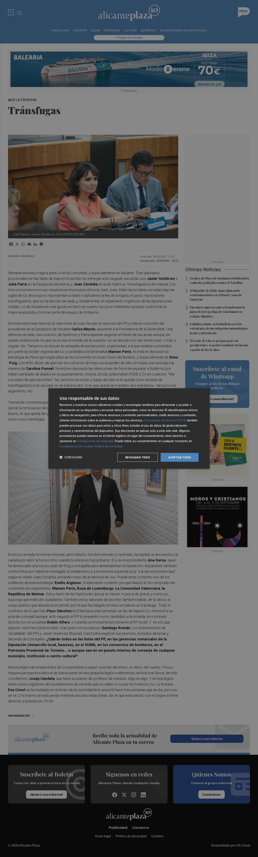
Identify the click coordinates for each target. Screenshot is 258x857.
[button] (70, 457)
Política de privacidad (109, 446)
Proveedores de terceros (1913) (165, 420)
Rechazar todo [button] (137, 457)
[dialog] (129, 428)
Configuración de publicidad (95, 441)
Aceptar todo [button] (179, 457)
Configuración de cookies (76, 446)
